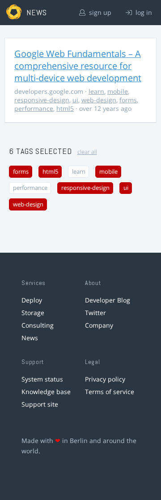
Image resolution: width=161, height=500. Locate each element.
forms (128, 100)
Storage (32, 312)
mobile (117, 91)
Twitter (95, 312)
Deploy (31, 300)
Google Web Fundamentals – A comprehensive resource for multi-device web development (77, 66)
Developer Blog (107, 300)
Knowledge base (46, 391)
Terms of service (109, 391)
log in (143, 12)
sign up (99, 12)
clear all (87, 152)
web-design (98, 100)
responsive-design (41, 100)
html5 (65, 108)
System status (42, 379)
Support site (39, 404)
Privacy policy (105, 379)
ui (75, 100)
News (29, 337)
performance (33, 108)
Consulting (37, 325)
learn (96, 91)
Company (99, 325)
